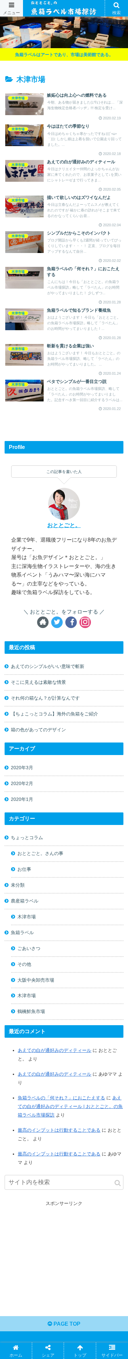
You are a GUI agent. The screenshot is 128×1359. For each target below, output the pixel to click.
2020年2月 (22, 783)
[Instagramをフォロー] (85, 622)
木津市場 (26, 916)
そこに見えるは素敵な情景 (38, 682)
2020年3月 (22, 767)
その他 (24, 964)
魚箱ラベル (22, 932)
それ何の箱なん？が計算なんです (45, 698)
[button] (117, 1183)
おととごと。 (64, 525)
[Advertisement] (64, 1254)
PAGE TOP (66, 1324)
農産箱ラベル (24, 900)
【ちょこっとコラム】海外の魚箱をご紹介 (54, 713)
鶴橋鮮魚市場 (31, 1011)
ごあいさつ (28, 948)
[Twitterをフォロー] (57, 622)
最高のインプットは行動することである (59, 1130)
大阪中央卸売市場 (35, 980)
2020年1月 (22, 799)
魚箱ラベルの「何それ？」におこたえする (61, 1097)
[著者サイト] (43, 622)
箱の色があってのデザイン (38, 729)
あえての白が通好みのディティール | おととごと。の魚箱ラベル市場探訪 (70, 1106)
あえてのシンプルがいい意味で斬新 (47, 666)
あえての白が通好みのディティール (54, 1050)
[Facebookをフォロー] (71, 622)
